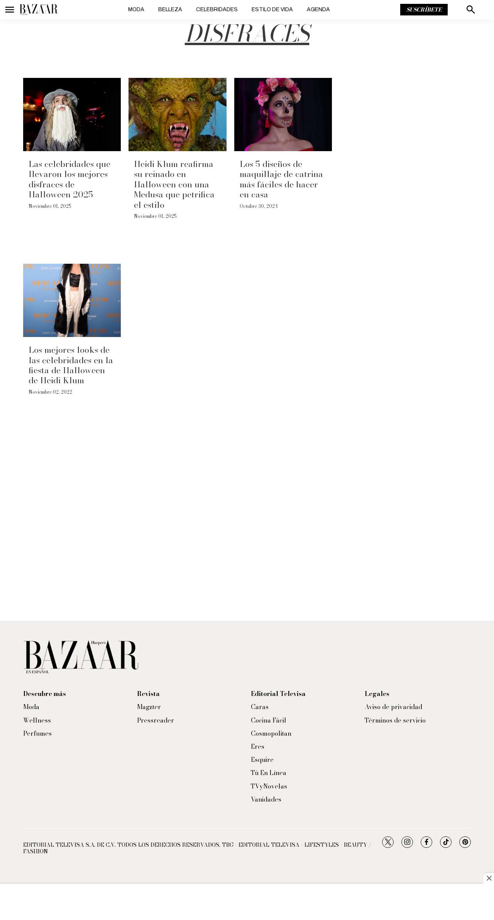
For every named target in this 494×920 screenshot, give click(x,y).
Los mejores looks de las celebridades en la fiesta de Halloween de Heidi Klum (71, 365)
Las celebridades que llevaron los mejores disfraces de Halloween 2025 (69, 179)
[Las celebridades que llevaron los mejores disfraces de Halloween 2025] (72, 114)
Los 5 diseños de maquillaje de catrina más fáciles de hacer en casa (281, 179)
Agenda (318, 9)
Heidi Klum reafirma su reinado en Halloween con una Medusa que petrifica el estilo (174, 184)
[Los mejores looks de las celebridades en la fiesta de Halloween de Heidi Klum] (72, 300)
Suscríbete (424, 9)
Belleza (170, 9)
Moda (136, 9)
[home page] (38, 9)
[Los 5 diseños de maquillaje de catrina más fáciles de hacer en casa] (283, 114)
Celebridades (217, 9)
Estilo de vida (272, 9)
